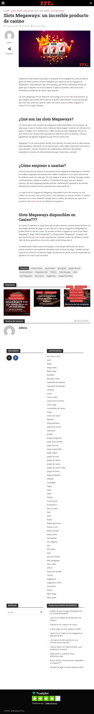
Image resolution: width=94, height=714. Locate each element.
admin (9, 43)
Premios (53, 272)
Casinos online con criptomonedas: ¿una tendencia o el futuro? (66, 648)
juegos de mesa (76, 301)
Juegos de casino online (76, 298)
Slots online (39, 276)
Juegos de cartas (76, 292)
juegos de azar (74, 268)
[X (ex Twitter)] (9, 358)
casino (6, 11)
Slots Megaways (57, 11)
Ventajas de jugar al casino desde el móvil (66, 667)
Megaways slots (41, 272)
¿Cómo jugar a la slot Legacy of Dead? (65, 629)
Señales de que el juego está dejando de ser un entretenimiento (17, 304)
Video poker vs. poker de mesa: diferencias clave (62, 655)
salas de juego (64, 272)
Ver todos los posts (81, 321)
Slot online (44, 11)
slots (75, 272)
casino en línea (36, 268)
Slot (36, 11)
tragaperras (51, 276)
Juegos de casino (76, 295)
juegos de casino (26, 272)
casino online (50, 268)
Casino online (16, 11)
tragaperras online (65, 276)
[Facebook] (15, 358)
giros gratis (62, 268)
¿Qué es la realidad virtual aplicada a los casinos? (47, 298)
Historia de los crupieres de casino (77, 305)
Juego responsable (16, 298)
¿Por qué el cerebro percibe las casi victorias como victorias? (64, 641)
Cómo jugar (28, 11)
